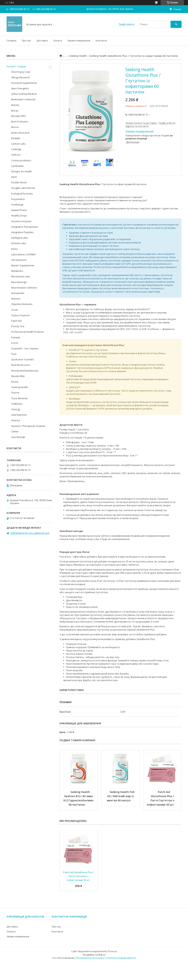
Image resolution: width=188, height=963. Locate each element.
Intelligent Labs (19, 237)
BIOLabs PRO (18, 116)
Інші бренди (18, 437)
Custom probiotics (21, 160)
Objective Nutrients (21, 304)
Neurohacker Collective (24, 287)
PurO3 (14, 343)
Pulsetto (15, 337)
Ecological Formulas (22, 193)
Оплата (57, 40)
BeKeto (15, 105)
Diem (14, 177)
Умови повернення (79, 40)
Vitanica (15, 420)
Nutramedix (17, 293)
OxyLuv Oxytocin (20, 315)
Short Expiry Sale (20, 71)
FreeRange (17, 204)
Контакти (101, 40)
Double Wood (18, 182)
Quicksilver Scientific (22, 359)
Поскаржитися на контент (90, 958)
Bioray (14, 110)
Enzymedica (18, 199)
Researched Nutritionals (24, 370)
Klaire (14, 249)
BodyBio (15, 138)
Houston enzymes (21, 221)
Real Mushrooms (20, 365)
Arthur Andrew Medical (24, 93)
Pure (14, 354)
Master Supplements (23, 265)
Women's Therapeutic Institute (28, 426)
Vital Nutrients (19, 414)
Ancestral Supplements (24, 82)
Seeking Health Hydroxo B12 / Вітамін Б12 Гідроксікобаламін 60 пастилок (79, 798)
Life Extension (19, 260)
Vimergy (15, 409)
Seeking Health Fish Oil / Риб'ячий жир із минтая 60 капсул (121, 796)
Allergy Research (20, 77)
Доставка (42, 40)
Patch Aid (16, 320)
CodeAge (16, 149)
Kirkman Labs (18, 243)
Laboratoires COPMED (23, 254)
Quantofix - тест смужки (24, 348)
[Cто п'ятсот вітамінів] (14, 31)
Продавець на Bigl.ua (94, 954)
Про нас (26, 40)
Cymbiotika (17, 166)
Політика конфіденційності (121, 958)
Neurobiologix (19, 282)
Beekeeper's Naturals (23, 99)
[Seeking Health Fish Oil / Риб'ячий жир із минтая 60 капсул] (120, 768)
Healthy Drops (19, 215)
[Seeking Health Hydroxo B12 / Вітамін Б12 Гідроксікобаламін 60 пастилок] (78, 768)
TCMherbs (17, 403)
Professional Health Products (27, 331)
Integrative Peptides (22, 232)
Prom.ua (112, 951)
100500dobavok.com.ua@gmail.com (29, 533)
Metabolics (17, 271)
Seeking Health (78, 55)
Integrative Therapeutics (24, 226)
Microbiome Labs (20, 276)
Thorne (15, 392)
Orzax (14, 309)
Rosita (14, 381)
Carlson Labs (18, 143)
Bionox (15, 127)
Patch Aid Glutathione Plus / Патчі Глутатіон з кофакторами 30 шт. (161, 798)
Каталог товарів (16, 66)
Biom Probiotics (19, 121)
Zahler (15, 431)
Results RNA (18, 376)
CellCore (16, 154)
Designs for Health (21, 171)
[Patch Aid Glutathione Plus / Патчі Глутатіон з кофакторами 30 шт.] (162, 768)
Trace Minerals (19, 398)
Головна (11, 40)
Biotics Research (20, 132)
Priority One (17, 326)
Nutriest (15, 298)
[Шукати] (176, 24)
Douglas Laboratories (23, 188)
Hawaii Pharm (19, 210)
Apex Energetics (20, 88)
